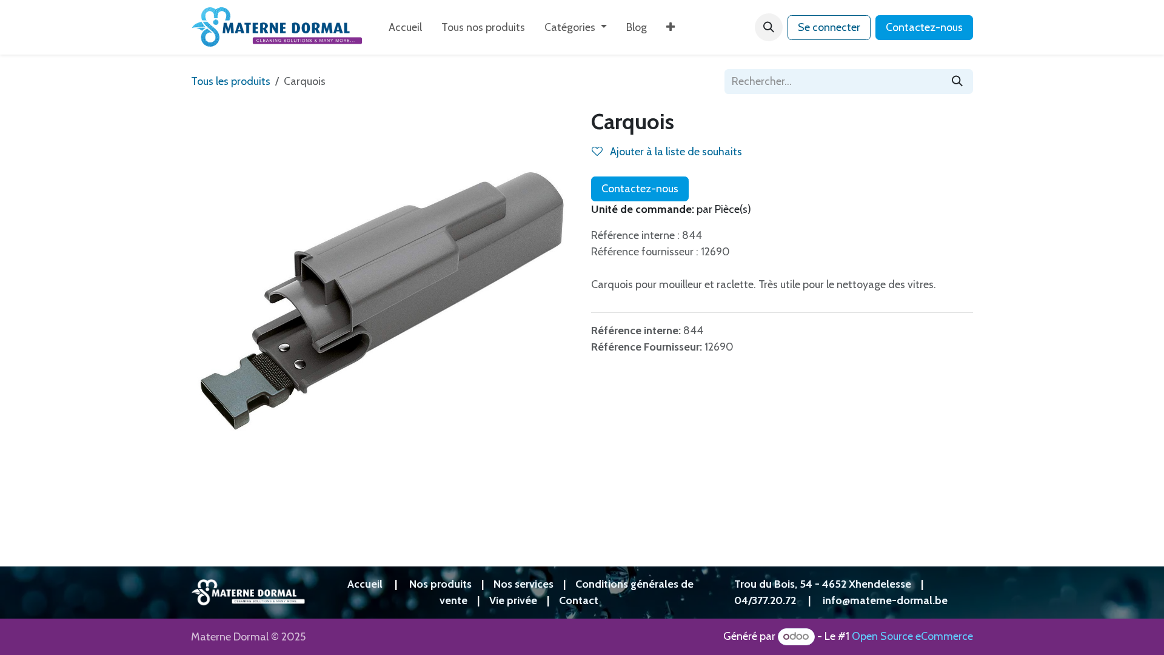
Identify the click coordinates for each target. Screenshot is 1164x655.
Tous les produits (230, 81)
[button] (769, 27)
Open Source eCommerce (912, 636)
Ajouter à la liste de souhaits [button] (674, 151)
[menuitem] (405, 28)
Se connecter (829, 27)
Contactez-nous (924, 27)
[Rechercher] (957, 81)
